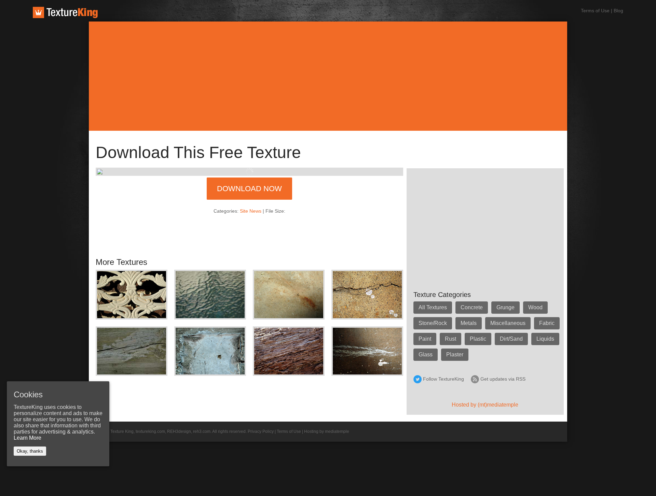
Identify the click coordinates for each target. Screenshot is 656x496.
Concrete (472, 307)
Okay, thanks (30, 451)
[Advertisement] (328, 76)
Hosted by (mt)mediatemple (485, 405)
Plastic (478, 339)
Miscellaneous (507, 323)
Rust (450, 339)
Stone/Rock (433, 323)
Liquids (545, 339)
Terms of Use (595, 10)
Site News (250, 211)
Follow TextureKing (443, 379)
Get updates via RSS (502, 379)
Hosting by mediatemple (326, 431)
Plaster (454, 354)
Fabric (547, 323)
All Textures (433, 307)
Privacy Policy (261, 431)
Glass (426, 354)
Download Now (249, 188)
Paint (425, 339)
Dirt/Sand (511, 339)
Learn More (27, 438)
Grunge (505, 307)
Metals (469, 323)
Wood (535, 307)
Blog (618, 10)
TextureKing (65, 12)
